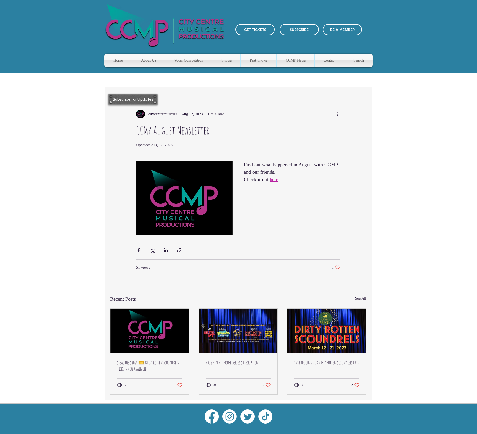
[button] (299, 29)
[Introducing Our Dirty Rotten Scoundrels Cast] (326, 331)
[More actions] (337, 114)
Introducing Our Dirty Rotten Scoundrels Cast (326, 362)
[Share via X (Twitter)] (152, 250)
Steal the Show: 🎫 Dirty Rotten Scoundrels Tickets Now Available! (148, 365)
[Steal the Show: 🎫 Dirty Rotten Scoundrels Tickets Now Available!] (149, 331)
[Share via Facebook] (138, 250)
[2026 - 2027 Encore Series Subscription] (238, 331)
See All (360, 298)
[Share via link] (179, 250)
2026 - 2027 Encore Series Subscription (232, 362)
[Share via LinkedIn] (165, 250)
